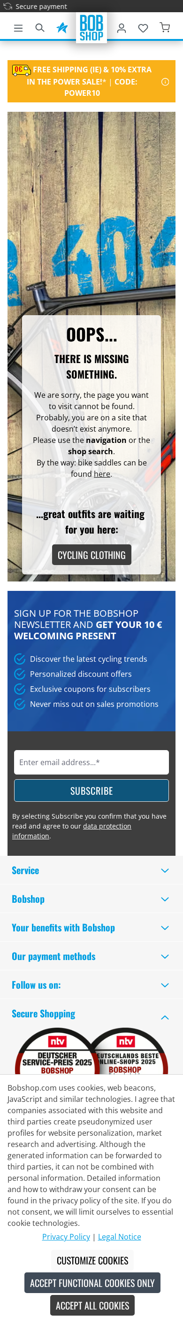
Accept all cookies (92, 1305)
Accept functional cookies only (92, 1283)
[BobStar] (62, 26)
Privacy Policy (66, 1237)
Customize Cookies (92, 1260)
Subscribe (91, 790)
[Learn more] (165, 81)
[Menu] (18, 26)
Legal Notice (119, 1237)
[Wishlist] (143, 26)
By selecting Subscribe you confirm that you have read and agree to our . (89, 826)
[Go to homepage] (91, 27)
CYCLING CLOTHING (92, 555)
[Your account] (121, 26)
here (102, 474)
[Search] (40, 26)
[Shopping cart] (164, 26)
